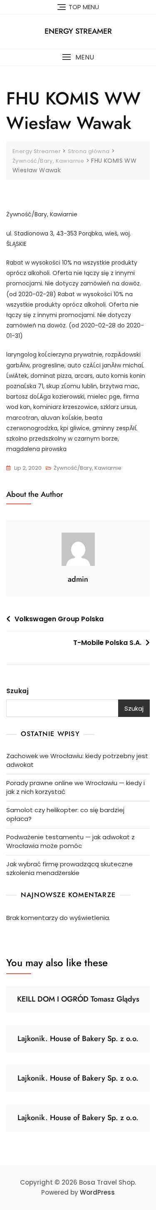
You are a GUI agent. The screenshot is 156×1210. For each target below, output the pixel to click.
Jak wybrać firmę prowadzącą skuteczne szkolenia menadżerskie (69, 868)
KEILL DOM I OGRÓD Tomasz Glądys (78, 999)
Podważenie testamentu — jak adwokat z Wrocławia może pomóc (70, 841)
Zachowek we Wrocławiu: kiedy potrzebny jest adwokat (77, 760)
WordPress (97, 1192)
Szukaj (17, 691)
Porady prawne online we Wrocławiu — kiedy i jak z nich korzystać (75, 787)
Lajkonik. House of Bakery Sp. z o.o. (78, 1038)
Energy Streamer (78, 31)
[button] (78, 57)
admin (78, 579)
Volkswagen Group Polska (59, 619)
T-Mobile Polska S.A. (107, 642)
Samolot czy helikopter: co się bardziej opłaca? (65, 814)
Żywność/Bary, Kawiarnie (87, 468)
